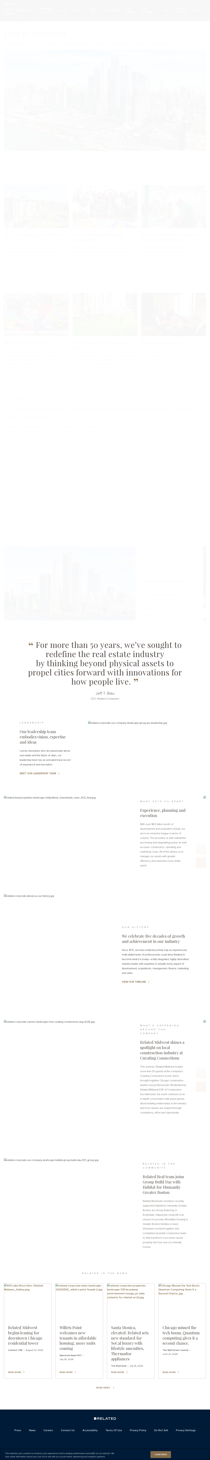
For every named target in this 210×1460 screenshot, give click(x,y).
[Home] (105, 1419)
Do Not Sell (161, 1430)
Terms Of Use (113, 1430)
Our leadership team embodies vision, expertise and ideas (43, 737)
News (32, 1430)
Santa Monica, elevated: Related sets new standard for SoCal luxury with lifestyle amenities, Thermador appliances (129, 1343)
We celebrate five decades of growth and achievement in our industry (153, 938)
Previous (201, 850)
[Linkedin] (114, 1438)
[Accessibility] (98, 1438)
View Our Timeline (134, 982)
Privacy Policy (138, 1430)
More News (103, 1388)
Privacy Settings (186, 1430)
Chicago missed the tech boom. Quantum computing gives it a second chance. (181, 1335)
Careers (48, 1430)
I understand (161, 1454)
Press (17, 1430)
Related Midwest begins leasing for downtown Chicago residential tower (25, 1335)
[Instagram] (107, 1438)
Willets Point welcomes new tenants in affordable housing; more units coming (78, 1338)
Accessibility (90, 1430)
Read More (14, 1372)
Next (201, 862)
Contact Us (68, 1430)
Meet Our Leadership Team (38, 773)
